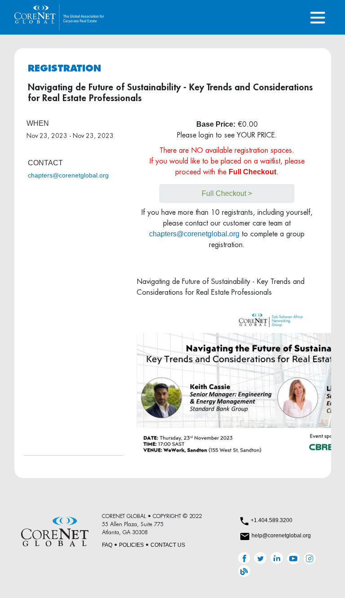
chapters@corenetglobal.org (68, 175)
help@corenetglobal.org (281, 535)
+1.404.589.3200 (271, 520)
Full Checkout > (227, 193)
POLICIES (131, 545)
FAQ (107, 545)
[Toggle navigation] (318, 17)
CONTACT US (167, 545)
